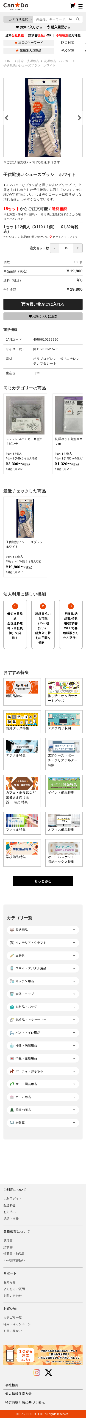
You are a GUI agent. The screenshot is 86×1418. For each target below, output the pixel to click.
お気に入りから (31, 27)
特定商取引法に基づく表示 (25, 1402)
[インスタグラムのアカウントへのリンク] (36, 1373)
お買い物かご (12, 1331)
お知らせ (9, 1282)
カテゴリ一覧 (12, 1317)
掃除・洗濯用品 (28, 61)
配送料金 (9, 1205)
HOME (8, 61)
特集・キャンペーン (17, 1324)
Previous (6, 118)
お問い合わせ (12, 1295)
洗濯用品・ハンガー (58, 61)
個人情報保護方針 (18, 1394)
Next (79, 118)
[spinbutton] (66, 248)
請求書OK (39, 35)
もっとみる (43, 881)
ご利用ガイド (12, 1198)
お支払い (9, 1212)
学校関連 (68, 50)
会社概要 (12, 1385)
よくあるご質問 (14, 1289)
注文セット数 (39, 248)
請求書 (8, 1247)
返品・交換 (11, 1218)
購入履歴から (60, 27)
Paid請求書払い (14, 1260)
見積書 (8, 1240)
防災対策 (68, 42)
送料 (15, 35)
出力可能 (68, 35)
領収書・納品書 (14, 1253)
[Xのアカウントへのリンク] (49, 1373)
